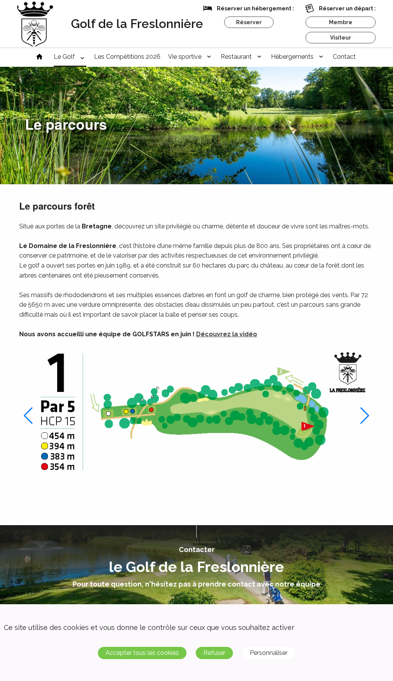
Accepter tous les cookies (142, 652)
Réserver (249, 22)
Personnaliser (268, 652)
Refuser (214, 652)
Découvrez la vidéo (226, 334)
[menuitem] (39, 57)
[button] (28, 415)
